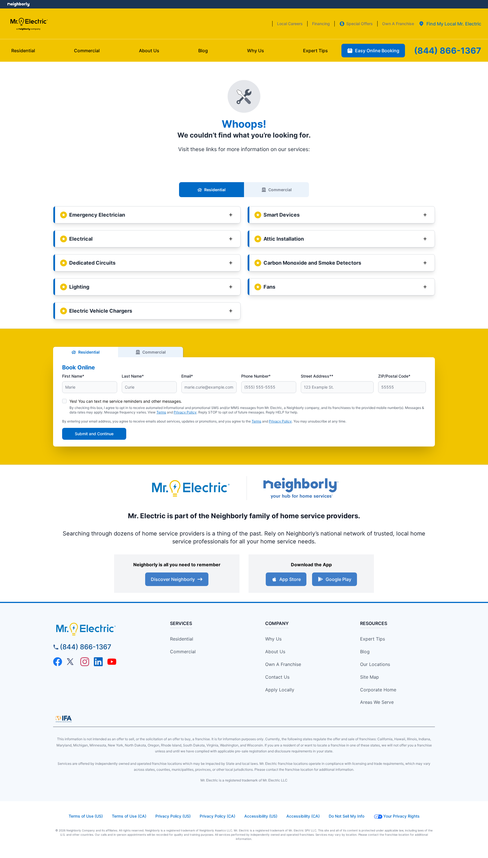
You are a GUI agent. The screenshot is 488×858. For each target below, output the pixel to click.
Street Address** (317, 376)
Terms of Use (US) (86, 816)
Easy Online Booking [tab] (377, 50)
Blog (365, 651)
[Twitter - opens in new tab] (71, 661)
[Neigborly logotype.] (300, 488)
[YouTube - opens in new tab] (111, 661)
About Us (275, 651)
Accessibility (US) (260, 816)
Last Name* (133, 376)
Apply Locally (279, 690)
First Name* (73, 376)
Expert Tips (372, 639)
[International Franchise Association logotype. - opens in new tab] (63, 718)
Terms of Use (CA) (129, 816)
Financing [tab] (321, 23)
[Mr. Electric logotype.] (190, 488)
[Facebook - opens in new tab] (57, 661)
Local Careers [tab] (290, 23)
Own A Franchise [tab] (398, 23)
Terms (161, 412)
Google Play (338, 579)
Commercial (280, 189)
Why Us (273, 639)
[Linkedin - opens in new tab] (98, 661)
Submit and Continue (94, 433)
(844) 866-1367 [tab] (447, 50)
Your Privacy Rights (401, 816)
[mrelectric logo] (101, 629)
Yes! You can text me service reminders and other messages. (125, 401)
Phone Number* (256, 376)
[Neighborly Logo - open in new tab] (18, 4)
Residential (215, 189)
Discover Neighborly (173, 579)
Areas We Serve (377, 702)
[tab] (450, 23)
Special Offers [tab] (359, 23)
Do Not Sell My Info (346, 816)
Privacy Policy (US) (173, 816)
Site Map (369, 677)
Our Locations (375, 664)
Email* (187, 376)
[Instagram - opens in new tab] (84, 661)
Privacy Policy (185, 412)
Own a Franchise (283, 664)
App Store (290, 579)
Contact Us (277, 677)
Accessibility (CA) (303, 816)
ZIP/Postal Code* (394, 376)
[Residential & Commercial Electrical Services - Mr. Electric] (29, 23)
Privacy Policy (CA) (217, 816)
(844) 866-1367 (85, 647)
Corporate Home (378, 690)
